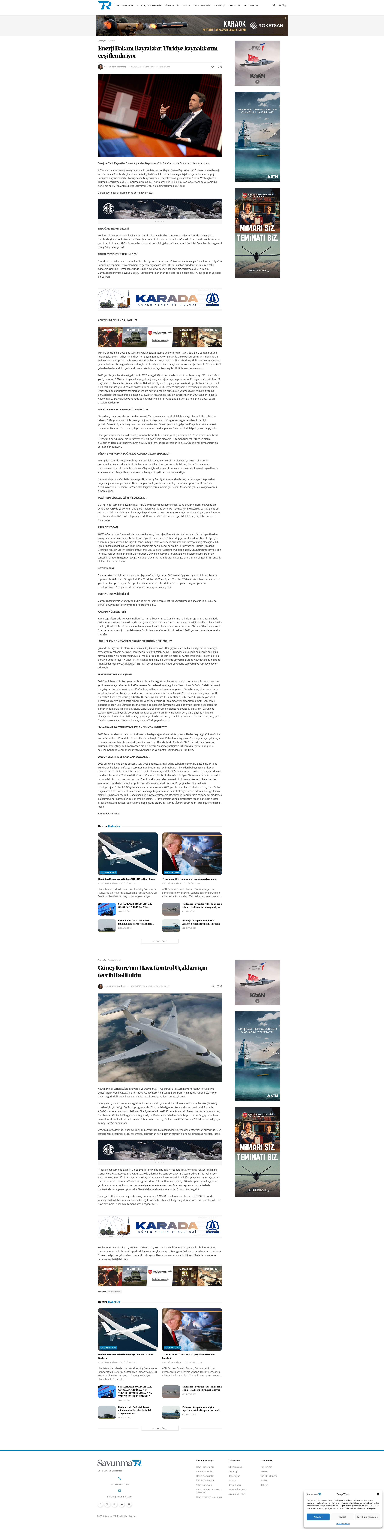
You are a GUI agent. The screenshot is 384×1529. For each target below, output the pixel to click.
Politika (232, 1480)
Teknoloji (219, 5)
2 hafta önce (125, 928)
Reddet (342, 1516)
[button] (378, 1494)
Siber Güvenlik (201, 5)
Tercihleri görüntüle (367, 1516)
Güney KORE (114, 1291)
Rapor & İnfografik (237, 1489)
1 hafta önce (125, 911)
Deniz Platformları (205, 1475)
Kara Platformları (204, 1471)
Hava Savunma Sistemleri (209, 1497)
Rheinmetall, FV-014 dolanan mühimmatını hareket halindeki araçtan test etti (135, 1410)
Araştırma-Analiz (151, 5)
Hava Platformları (205, 1466)
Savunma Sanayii (126, 5)
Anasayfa (102, 40)
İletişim (264, 1484)
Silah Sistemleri (204, 1484)
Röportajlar (234, 1475)
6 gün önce (126, 883)
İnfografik (183, 5)
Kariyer (264, 1471)
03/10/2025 (136, 66)
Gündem (169, 5)
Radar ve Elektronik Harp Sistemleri (208, 1491)
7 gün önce (190, 883)
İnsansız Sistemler (205, 1480)
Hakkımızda (266, 1466)
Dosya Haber (234, 1484)
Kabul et (318, 1516)
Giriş (283, 5)
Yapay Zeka (234, 5)
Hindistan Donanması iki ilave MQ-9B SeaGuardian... (127, 879)
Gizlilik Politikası (343, 1523)
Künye (264, 1480)
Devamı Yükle (159, 941)
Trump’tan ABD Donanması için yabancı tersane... (189, 879)
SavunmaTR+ (251, 5)
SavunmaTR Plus (236, 1493)
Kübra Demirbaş (118, 66)
